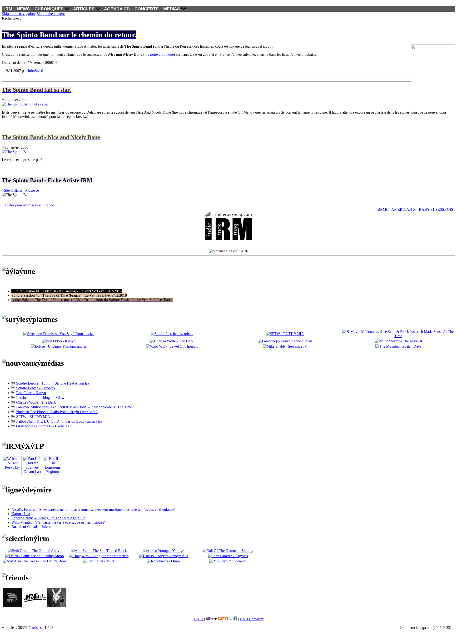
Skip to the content (51, 14)
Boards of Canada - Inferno (32, 527)
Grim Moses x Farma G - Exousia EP (44, 426)
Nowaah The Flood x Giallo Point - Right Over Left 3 (57, 412)
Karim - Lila (20, 514)
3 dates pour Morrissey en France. (29, 205)
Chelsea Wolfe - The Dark (36, 402)
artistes (36, 628)
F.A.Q (198, 619)
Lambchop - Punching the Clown (41, 398)
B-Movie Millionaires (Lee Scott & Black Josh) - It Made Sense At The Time (74, 407)
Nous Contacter (251, 619)
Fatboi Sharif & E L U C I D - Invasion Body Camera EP (59, 421)
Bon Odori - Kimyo (31, 393)
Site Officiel (13, 190)
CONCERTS (146, 8)
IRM (8, 8)
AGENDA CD (117, 8)
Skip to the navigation (18, 14)
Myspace (32, 190)
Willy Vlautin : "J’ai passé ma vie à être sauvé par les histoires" (58, 522)
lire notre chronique (159, 54)
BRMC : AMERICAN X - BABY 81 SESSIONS (415, 209)
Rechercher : (11, 18)
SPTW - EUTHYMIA (33, 417)
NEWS (23, 8)
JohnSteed (35, 71)
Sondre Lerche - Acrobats (35, 388)
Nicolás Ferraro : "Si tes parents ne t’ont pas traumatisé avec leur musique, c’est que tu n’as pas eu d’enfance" (93, 509)
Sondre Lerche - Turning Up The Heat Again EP (52, 383)
